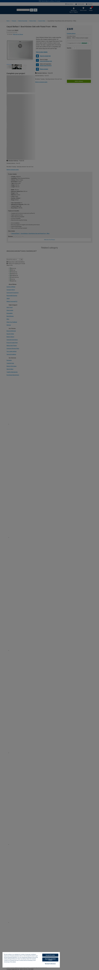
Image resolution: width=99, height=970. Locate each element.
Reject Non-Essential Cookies (50, 959)
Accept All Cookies (50, 955)
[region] (31, 960)
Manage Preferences (50, 963)
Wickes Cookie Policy (21, 962)
